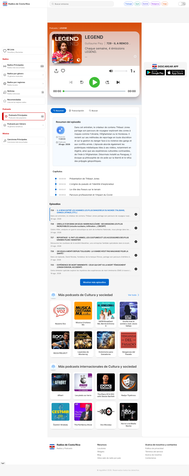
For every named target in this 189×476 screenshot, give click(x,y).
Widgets (100, 451)
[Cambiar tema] (182, 4)
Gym (137, 4)
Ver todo (132, 295)
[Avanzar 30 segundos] (107, 82)
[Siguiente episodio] (117, 82)
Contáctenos (150, 458)
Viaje (165, 4)
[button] (111, 71)
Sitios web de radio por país (109, 458)
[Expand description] (135, 56)
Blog (99, 455)
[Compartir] (56, 71)
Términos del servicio (154, 451)
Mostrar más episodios (94, 282)
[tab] (58, 110)
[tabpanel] (94, 155)
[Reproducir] (94, 82)
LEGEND (63, 28)
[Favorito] (63, 71)
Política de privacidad (154, 448)
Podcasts (53, 28)
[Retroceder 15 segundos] (81, 82)
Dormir (145, 4)
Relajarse (155, 4)
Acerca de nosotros (153, 455)
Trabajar (128, 4)
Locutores (101, 448)
